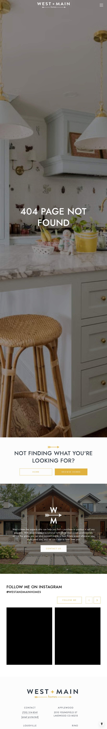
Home (35, 472)
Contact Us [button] (53, 548)
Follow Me (69, 600)
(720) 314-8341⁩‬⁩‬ (30, 712)
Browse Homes (71, 472)
